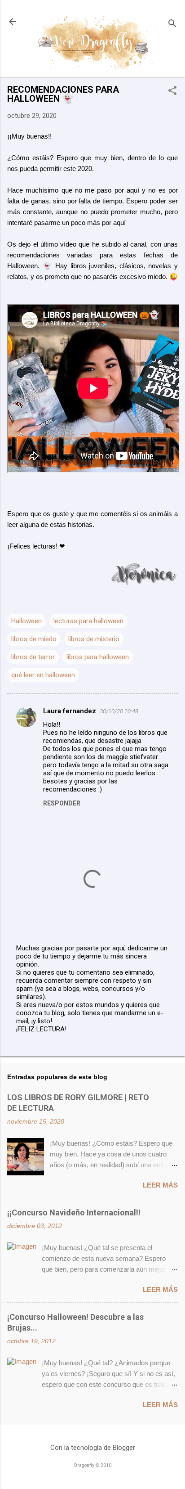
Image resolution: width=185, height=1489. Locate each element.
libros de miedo (34, 639)
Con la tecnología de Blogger (92, 1448)
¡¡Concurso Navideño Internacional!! (74, 1212)
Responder (61, 803)
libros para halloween (97, 657)
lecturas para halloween (88, 621)
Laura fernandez (69, 711)
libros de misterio (93, 639)
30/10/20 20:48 (119, 711)
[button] (172, 91)
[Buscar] (172, 24)
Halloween (26, 621)
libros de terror (33, 657)
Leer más (160, 1185)
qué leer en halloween (43, 675)
